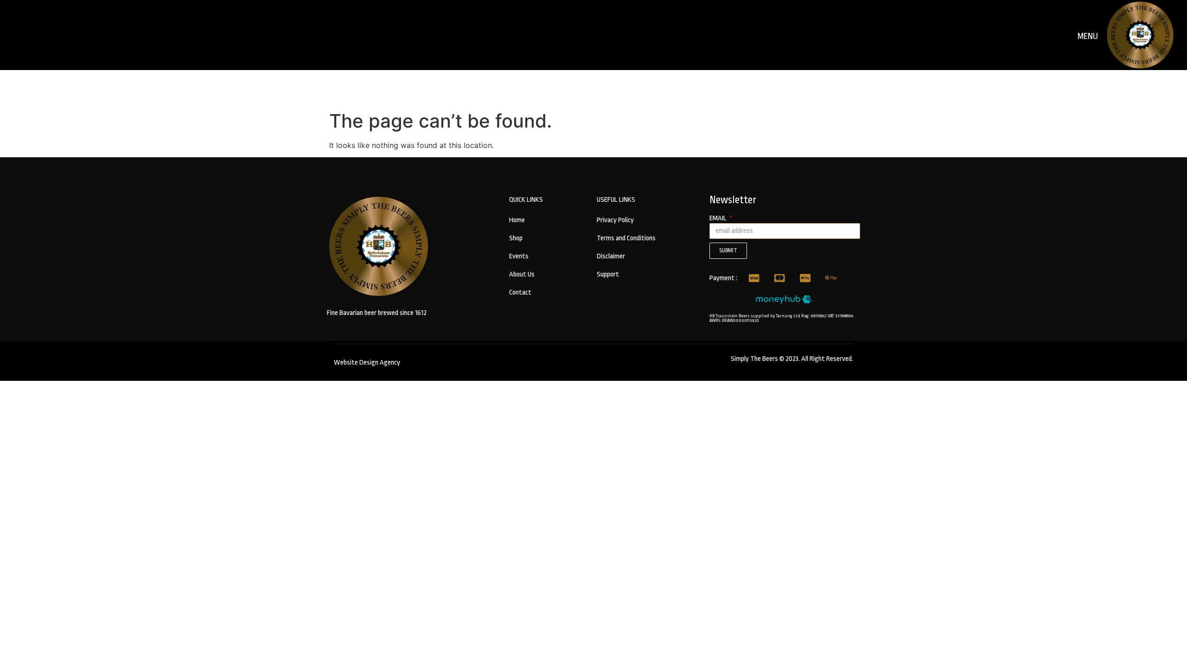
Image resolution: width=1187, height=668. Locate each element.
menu (1088, 36)
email (718, 218)
